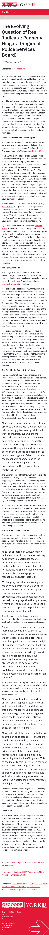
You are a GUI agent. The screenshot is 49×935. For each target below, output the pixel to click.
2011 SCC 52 (7, 206)
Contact (4, 914)
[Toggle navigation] (5, 17)
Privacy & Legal (7, 925)
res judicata (21, 889)
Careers (4, 930)
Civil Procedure (18, 69)
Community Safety (8, 923)
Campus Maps (7, 919)
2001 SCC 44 (38, 151)
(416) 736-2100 (7, 917)
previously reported (10, 284)
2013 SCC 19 (36, 121)
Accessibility (6, 928)
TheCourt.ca (8, 12)
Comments (32, 889)
